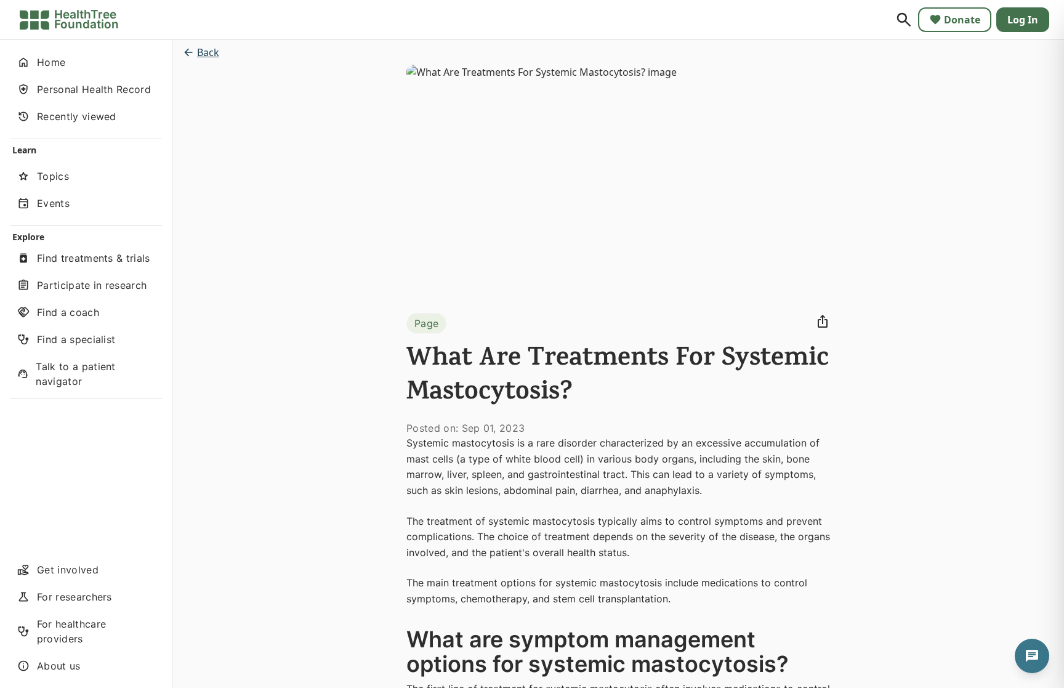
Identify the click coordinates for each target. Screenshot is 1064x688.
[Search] (904, 19)
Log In (1022, 19)
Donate (962, 19)
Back (208, 52)
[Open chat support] (1032, 656)
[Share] (822, 321)
